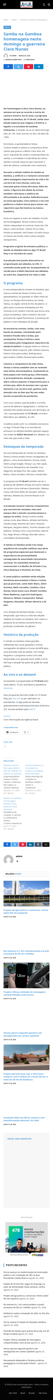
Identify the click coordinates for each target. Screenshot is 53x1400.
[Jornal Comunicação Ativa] (26, 4)
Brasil (7, 27)
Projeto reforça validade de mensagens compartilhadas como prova (25, 993)
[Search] (48, 4)
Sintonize (8, 688)
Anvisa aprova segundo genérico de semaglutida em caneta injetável (23, 1034)
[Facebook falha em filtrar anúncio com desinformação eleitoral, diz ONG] (26, 1101)
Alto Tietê (13, 1393)
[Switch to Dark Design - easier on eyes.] (44, 4)
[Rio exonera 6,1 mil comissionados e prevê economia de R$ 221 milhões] (26, 934)
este (16, 698)
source (7, 715)
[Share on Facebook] (8, 66)
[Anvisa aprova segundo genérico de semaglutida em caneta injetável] (26, 1016)
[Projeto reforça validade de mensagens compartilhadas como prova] (26, 975)
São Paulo (43, 1393)
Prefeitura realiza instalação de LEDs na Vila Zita (26, 1313)
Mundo (32, 1393)
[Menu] (4, 4)
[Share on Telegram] (38, 66)
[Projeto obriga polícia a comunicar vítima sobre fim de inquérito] (26, 893)
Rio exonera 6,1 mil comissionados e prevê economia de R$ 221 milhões (26, 952)
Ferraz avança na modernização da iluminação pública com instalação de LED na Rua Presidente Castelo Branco (26, 1275)
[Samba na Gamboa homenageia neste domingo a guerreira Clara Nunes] (26, 87)
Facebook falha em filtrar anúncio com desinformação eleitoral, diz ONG (24, 1119)
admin (14, 56)
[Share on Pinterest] (28, 66)
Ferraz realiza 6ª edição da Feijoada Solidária (25, 1322)
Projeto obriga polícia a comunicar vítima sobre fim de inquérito (26, 911)
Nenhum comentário (14, 59)
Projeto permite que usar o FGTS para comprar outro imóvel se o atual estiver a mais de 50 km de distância (26, 1076)
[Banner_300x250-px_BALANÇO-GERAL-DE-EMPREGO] (26, 1239)
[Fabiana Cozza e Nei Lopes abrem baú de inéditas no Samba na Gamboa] (14, 779)
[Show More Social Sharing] (46, 66)
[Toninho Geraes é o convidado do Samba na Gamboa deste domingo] (36, 779)
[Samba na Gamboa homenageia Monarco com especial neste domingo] (14, 813)
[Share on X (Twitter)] (18, 66)
